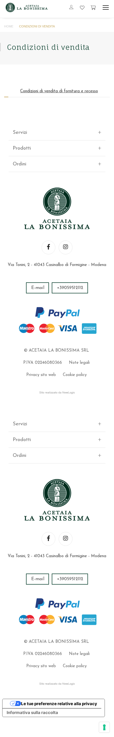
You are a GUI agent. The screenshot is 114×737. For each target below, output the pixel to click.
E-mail (37, 288)
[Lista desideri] (82, 7)
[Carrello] (93, 7)
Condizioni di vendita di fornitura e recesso (59, 91)
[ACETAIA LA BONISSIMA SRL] (27, 7)
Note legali (79, 363)
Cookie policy (75, 375)
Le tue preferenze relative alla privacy (59, 703)
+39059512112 (70, 288)
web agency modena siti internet (57, 392)
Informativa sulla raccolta (32, 712)
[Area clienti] (71, 8)
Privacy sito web (41, 375)
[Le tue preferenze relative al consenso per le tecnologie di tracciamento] (104, 727)
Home (8, 26)
